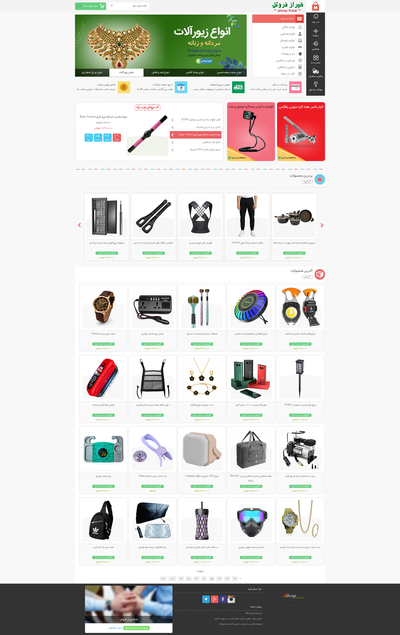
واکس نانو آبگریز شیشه (103, 405)
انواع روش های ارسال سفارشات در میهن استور (238, 618)
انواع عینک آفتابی (195, 72)
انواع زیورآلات (126, 72)
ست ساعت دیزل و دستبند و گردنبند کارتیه (300, 547)
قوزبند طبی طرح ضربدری (200, 243)
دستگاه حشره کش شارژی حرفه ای (202, 547)
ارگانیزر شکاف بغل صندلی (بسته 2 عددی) (153, 243)
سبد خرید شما (91, 6)
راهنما (316, 36)
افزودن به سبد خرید (294, 253)
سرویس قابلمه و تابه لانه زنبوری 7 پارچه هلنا (294, 243)
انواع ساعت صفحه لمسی (229, 72)
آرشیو (307, 182)
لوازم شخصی (287, 34)
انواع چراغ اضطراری (92, 72)
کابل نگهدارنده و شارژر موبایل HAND (200, 119)
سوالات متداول (316, 90)
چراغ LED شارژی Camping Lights (201, 476)
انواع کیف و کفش (161, 72)
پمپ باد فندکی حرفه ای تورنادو (300, 476)
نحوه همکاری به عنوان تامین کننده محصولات (240, 624)
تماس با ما (315, 63)
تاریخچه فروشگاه (253, 613)
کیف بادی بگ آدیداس (103, 547)
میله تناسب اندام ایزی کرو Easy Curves (199, 134)
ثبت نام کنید (114, 628)
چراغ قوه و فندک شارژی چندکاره (300, 334)
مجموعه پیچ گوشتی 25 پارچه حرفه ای (106, 243)
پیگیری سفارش (316, 76)
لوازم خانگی (288, 27)
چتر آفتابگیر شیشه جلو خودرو (152, 547)
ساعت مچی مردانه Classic (103, 334)
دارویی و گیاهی (286, 67)
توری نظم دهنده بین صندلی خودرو (152, 405)
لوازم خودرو (288, 47)
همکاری (315, 49)
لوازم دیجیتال (287, 40)
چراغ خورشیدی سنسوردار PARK (300, 405)
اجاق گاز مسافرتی (211, 142)
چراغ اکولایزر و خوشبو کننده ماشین (251, 334)
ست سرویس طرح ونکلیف (202, 405)
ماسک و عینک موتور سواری (251, 547)
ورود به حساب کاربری (136, 628)
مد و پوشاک (288, 54)
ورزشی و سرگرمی (285, 60)
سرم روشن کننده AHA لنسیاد (205, 149)
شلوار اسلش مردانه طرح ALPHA (247, 243)
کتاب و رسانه (288, 74)
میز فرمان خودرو (103, 476)
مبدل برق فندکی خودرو (153, 334)
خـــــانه (315, 22)
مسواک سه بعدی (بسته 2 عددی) (202, 334)
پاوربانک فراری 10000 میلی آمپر (251, 405)
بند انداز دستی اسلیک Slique (153, 476)
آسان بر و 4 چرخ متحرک (208, 127)
